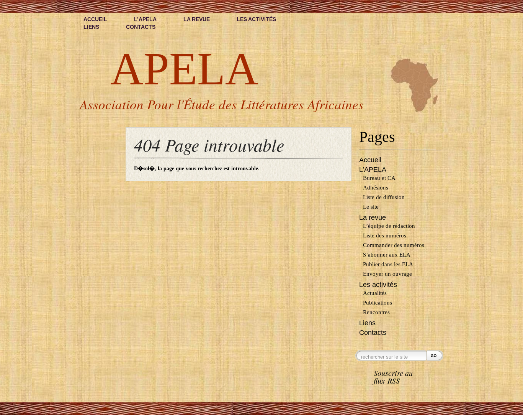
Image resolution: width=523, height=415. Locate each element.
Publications (377, 303)
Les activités (256, 19)
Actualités (375, 293)
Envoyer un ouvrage (387, 274)
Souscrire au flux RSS (393, 377)
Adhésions (375, 187)
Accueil (95, 19)
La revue (196, 19)
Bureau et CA (379, 178)
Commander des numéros (393, 245)
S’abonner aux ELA (386, 255)
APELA (184, 68)
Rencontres (376, 312)
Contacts (140, 27)
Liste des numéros (384, 235)
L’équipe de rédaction (389, 226)
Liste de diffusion (384, 197)
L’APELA (145, 19)
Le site (371, 207)
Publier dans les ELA (388, 264)
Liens (91, 27)
